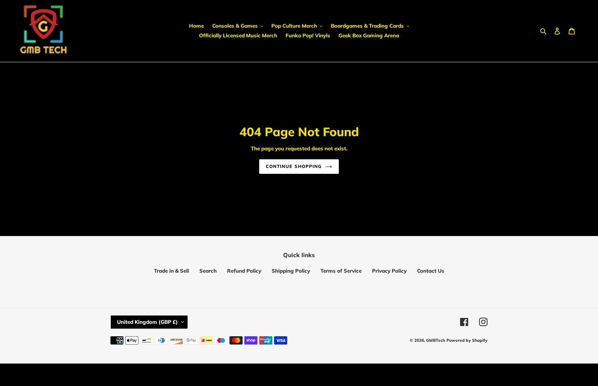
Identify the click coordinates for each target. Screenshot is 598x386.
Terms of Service (341, 270)
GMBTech (435, 340)
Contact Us (430, 270)
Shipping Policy (291, 270)
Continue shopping (294, 166)
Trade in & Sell (171, 270)
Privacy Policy (389, 270)
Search (208, 270)
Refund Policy (244, 270)
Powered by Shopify (467, 340)
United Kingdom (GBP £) (147, 322)
